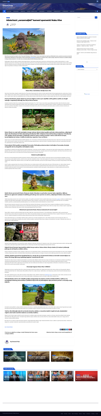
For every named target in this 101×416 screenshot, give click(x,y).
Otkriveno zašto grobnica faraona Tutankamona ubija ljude (60, 358)
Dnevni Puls (8, 6)
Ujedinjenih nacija (48, 274)
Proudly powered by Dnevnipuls (7, 413)
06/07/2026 (55, 379)
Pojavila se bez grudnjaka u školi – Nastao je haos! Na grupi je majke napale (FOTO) (38, 378)
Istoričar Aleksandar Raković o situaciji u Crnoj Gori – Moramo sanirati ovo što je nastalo (13, 378)
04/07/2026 (79, 379)
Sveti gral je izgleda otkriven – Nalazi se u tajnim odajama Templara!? (37, 358)
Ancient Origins (10, 326)
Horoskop (42, 11)
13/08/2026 (7, 379)
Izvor (6, 326)
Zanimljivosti (57, 11)
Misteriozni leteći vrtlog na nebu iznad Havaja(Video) (59, 332)
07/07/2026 (31, 379)
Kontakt (72, 11)
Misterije (49, 11)
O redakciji (65, 11)
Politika (9, 11)
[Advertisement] (87, 25)
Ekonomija (16, 11)
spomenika (33, 57)
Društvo (23, 11)
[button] (95, 11)
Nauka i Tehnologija (32, 11)
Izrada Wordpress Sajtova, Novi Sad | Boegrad (10, 414)
